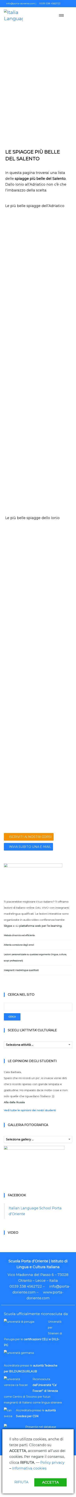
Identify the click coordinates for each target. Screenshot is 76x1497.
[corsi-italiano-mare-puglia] (21, 397)
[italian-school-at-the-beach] (21, 372)
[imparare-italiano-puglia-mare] (54, 734)
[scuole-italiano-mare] (21, 759)
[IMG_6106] (21, 422)
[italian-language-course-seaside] (54, 559)
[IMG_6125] (54, 422)
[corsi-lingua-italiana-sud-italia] (21, 709)
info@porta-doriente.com (20, 3)
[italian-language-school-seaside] (54, 322)
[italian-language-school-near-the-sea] (54, 584)
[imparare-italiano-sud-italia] (54, 447)
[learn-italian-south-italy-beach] (54, 247)
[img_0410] (54, 497)
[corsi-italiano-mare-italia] (54, 372)
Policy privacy (52, 1462)
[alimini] (54, 347)
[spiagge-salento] (54, 809)
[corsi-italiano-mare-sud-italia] (21, 684)
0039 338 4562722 (49, 3)
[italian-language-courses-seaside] (21, 584)
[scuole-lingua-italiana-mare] (54, 784)
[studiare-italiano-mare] (21, 659)
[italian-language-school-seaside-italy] (54, 272)
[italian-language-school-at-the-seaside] (21, 347)
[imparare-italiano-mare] (21, 734)
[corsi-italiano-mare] (54, 659)
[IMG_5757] (54, 397)
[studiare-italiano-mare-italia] (21, 497)
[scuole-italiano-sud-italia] (54, 472)
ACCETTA (50, 1482)
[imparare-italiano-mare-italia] (21, 447)
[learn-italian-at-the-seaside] (21, 609)
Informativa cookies (29, 1468)
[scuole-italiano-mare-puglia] (21, 472)
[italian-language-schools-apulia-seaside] (21, 634)
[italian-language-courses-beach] (21, 222)
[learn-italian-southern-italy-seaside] (21, 247)
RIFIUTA (21, 1482)
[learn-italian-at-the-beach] (21, 272)
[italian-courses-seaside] (54, 222)
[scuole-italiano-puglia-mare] (21, 784)
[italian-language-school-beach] (54, 297)
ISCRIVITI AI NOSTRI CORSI (30, 837)
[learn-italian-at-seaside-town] (21, 534)
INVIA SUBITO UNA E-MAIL (29, 847)
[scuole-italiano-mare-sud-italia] (54, 759)
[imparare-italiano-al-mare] (54, 709)
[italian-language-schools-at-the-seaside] (21, 322)
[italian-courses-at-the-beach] (54, 634)
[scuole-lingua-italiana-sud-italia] (21, 809)
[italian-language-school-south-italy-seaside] (54, 534)
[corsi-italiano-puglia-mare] (54, 684)
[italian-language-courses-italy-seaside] (21, 297)
